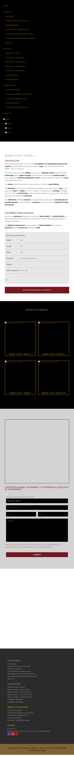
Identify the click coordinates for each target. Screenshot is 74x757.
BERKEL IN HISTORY (9, 85)
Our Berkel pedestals (11, 79)
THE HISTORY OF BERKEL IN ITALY (16, 98)
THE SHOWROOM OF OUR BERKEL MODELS (19, 34)
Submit (37, 555)
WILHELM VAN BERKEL (12, 90)
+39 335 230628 (38, 612)
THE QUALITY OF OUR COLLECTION (16, 20)
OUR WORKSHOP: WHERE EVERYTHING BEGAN (20, 38)
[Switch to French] (37, 123)
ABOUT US (8, 43)
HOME (5, 6)
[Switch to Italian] (37, 132)
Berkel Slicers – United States (14, 57)
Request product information (20, 497)
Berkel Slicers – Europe (12, 53)
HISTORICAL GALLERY (12, 103)
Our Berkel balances (11, 75)
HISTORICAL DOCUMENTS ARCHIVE (16, 107)
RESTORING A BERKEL (12, 25)
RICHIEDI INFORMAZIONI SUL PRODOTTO (37, 290)
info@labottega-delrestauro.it (34, 640)
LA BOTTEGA (7, 12)
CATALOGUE (7, 48)
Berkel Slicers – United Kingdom (15, 62)
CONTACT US (7, 113)
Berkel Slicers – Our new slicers (15, 70)
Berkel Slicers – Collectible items (15, 66)
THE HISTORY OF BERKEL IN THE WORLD (18, 94)
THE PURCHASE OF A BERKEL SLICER (17, 29)
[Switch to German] (37, 128)
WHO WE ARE (9, 16)
